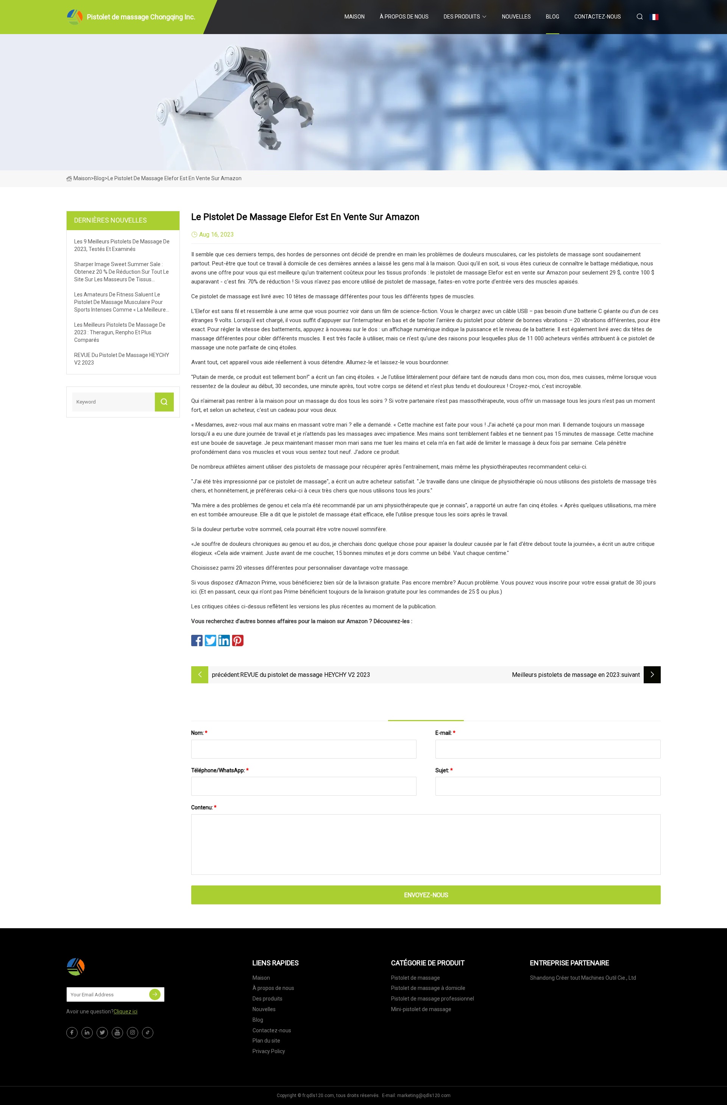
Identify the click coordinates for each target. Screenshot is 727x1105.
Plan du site (266, 1041)
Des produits (462, 17)
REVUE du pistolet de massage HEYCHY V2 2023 (305, 674)
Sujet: (444, 770)
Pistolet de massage (415, 978)
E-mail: (445, 733)
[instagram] (132, 1032)
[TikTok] (147, 1032)
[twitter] (102, 1032)
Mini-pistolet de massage (421, 1009)
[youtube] (117, 1032)
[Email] (155, 994)
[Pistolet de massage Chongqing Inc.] (104, 966)
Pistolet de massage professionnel (432, 999)
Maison (355, 17)
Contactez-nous (597, 17)
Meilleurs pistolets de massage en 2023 (566, 674)
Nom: (199, 733)
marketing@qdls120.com (424, 1095)
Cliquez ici (125, 1011)
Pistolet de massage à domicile (428, 988)
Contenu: (204, 807)
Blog (552, 17)
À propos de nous (404, 17)
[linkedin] (87, 1032)
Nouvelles (516, 17)
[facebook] (72, 1032)
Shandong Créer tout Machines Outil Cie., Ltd (583, 978)
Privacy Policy (269, 1051)
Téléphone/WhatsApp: (220, 770)
